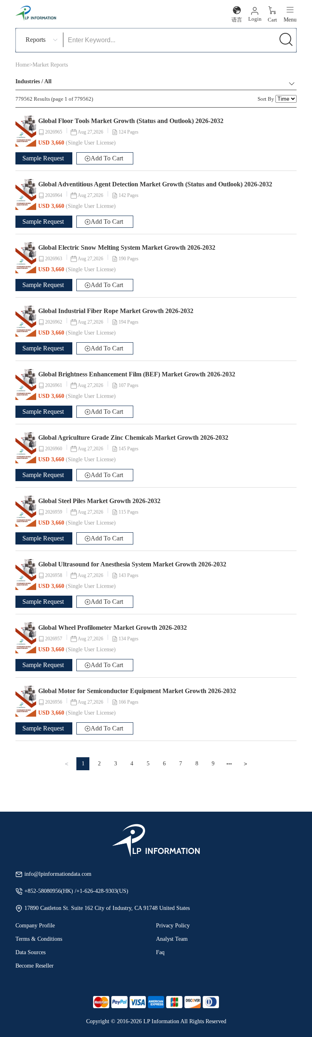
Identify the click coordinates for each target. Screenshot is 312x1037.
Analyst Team (172, 939)
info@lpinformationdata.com (57, 874)
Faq (160, 952)
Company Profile (35, 925)
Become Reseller (34, 966)
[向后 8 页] (229, 763)
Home (22, 65)
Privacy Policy (173, 925)
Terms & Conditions (38, 939)
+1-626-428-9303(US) (102, 891)
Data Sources (30, 952)
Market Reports (50, 65)
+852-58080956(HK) (49, 891)
